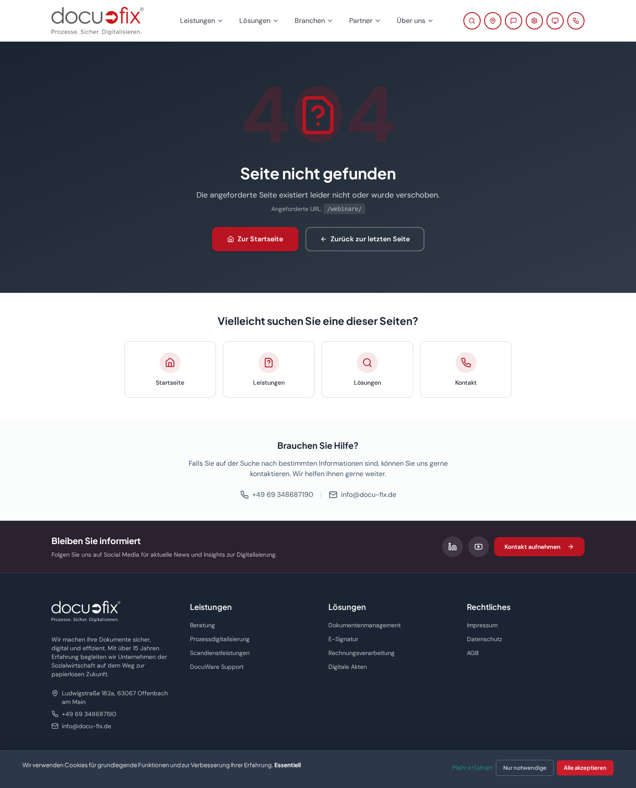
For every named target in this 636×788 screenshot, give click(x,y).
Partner (361, 20)
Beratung (202, 625)
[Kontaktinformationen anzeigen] (492, 20)
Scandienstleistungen (220, 653)
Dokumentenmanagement (364, 625)
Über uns (411, 20)
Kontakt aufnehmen (532, 547)
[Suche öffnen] (472, 20)
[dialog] (318, 769)
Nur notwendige (524, 767)
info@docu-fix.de (368, 494)
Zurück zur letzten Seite (370, 238)
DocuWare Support (217, 667)
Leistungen (197, 20)
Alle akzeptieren (585, 767)
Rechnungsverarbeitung (361, 653)
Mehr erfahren (472, 767)
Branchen (310, 20)
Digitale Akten (347, 667)
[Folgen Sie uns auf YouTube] (478, 546)
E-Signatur (343, 639)
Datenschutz (484, 639)
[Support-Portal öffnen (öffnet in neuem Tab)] (534, 20)
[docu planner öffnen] (576, 20)
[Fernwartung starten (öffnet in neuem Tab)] (555, 20)
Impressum (482, 625)
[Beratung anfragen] (513, 20)
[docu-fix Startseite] (97, 21)
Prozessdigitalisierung (220, 639)
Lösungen (254, 20)
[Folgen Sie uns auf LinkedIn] (452, 546)
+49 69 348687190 (282, 494)
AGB (473, 653)
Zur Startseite (260, 238)
